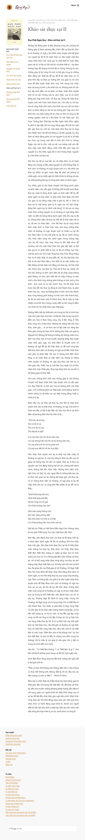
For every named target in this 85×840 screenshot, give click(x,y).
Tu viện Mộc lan (11, 791)
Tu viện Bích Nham (13, 794)
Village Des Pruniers (13, 780)
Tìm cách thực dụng (13, 75)
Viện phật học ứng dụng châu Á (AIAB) (20, 815)
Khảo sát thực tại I (13, 84)
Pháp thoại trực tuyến (14, 735)
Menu (73, 5)
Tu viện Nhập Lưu (12, 806)
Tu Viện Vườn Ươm (13, 786)
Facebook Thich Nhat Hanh (16, 741)
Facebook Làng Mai (13, 744)
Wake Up (9, 764)
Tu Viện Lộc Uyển (12, 789)
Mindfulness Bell (12, 756)
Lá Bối (8, 761)
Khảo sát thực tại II (13, 88)
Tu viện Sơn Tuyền (12, 809)
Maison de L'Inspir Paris (14, 803)
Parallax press (11, 759)
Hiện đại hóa (11, 106)
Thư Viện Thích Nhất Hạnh (16, 753)
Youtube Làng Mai (12, 738)
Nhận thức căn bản (13, 79)
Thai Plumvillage (12, 783)
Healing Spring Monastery (15, 797)
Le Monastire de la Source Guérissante (20, 800)
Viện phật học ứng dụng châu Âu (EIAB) (21, 812)
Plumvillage (10, 777)
